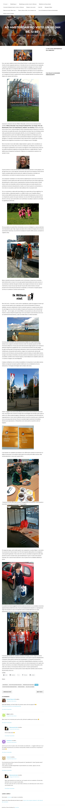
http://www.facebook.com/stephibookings (11, 706)
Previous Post (7, 691)
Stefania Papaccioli (11, 699)
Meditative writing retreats (45, 4)
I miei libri (40, 7)
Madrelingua (13, 4)
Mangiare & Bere (48, 7)
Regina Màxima (21, 687)
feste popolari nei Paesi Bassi (15, 685)
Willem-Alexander (30, 687)
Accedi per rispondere (7, 709)
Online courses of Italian (8, 13)
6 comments (53, 35)
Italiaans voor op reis (30, 7)
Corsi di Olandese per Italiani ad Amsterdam (48, 10)
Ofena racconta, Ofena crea (9, 10)
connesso (9, 797)
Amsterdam (31, 35)
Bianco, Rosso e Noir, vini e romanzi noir (27, 10)
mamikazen (9, 740)
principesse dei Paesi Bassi (28, 685)
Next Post (39, 691)
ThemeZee (17, 807)
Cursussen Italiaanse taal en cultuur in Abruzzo (13, 7)
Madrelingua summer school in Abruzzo (27, 4)
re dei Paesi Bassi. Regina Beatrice (10, 687)
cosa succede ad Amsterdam (41, 35)
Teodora (8, 757)
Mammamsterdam (13, 727)
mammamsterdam (22, 35)
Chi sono (5, 4)
